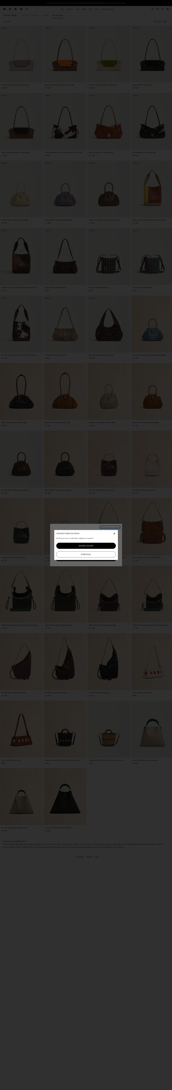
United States (86, 546)
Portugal (86, 554)
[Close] (114, 533)
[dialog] (86, 545)
